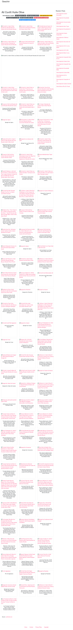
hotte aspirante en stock (20, 15)
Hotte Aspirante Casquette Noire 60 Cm (63, 57)
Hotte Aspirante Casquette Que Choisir (63, 64)
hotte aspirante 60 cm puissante (41, 17)
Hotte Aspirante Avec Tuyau (62, 26)
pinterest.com (9, 617)
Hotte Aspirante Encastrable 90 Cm (63, 29)
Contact (31, 627)
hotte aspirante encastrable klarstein (27, 19)
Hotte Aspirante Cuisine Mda (62, 72)
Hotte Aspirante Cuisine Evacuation (61, 14)
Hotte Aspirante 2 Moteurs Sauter (62, 38)
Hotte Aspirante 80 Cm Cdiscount (61, 75)
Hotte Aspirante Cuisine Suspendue (61, 34)
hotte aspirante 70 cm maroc (12, 17)
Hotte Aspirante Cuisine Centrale (63, 83)
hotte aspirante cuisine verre (26, 17)
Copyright (46, 627)
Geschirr (6, 1)
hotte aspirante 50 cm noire (46, 15)
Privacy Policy (39, 627)
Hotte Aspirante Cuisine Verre (63, 61)
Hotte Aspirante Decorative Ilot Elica (63, 42)
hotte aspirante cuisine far (33, 15)
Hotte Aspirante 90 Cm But (62, 50)
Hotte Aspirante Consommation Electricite (63, 22)
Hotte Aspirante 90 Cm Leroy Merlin (63, 46)
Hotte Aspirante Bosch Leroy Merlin (62, 53)
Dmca (26, 627)
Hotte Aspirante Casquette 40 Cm (63, 80)
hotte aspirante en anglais (8, 15)
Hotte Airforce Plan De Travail (63, 86)
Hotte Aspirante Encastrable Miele (62, 69)
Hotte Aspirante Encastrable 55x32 (62, 18)
